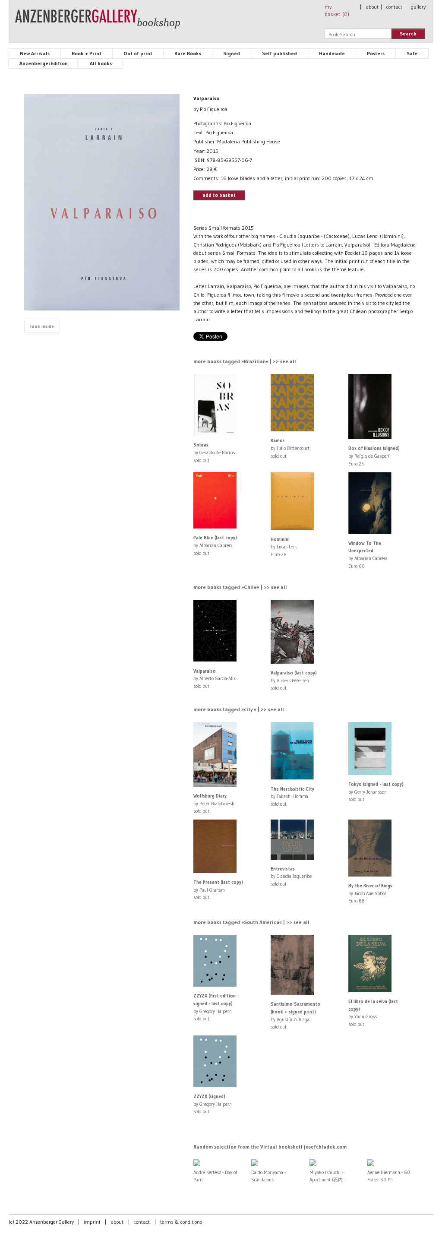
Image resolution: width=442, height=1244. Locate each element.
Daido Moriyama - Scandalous (268, 1176)
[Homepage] (97, 23)
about (372, 6)
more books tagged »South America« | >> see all (251, 922)
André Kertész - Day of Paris (215, 1176)
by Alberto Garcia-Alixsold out (214, 678)
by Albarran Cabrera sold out (215, 545)
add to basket (219, 195)
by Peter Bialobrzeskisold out (214, 803)
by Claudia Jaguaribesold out (291, 876)
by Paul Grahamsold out (218, 889)
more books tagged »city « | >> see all (238, 709)
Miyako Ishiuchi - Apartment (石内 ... (328, 1176)
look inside (42, 326)
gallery (418, 6)
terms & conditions (181, 1222)
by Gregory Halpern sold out (212, 1103)
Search (408, 33)
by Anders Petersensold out (294, 680)
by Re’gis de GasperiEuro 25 (374, 455)
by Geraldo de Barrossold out (214, 452)
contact (394, 6)
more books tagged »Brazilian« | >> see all (244, 361)
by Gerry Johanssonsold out (376, 791)
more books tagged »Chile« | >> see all (240, 587)
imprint (92, 1222)
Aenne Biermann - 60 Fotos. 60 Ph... (388, 1176)
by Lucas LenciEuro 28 (285, 546)
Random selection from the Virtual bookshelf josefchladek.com (270, 1146)
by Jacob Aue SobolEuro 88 (370, 893)
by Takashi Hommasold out (292, 796)
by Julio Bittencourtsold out (290, 448)
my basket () (337, 10)
